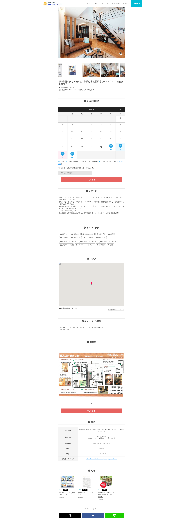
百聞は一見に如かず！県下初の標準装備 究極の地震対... (106, 495)
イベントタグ (99, 3)
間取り (125, 3)
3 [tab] (80, 59)
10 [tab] (103, 59)
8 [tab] (96, 59)
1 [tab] (74, 59)
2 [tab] (77, 59)
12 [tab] (109, 59)
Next (123, 70)
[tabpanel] (91, 32)
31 (72, 154)
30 (62, 154)
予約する (136, 3)
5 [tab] (87, 59)
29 (120, 146)
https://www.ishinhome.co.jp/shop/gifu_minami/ (101, 459)
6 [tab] (90, 59)
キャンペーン (116, 3)
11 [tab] (106, 59)
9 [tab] (99, 59)
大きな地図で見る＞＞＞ (116, 310)
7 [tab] (93, 59)
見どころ (90, 3)
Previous (60, 70)
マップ (108, 3)
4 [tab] (83, 59)
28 (111, 146)
